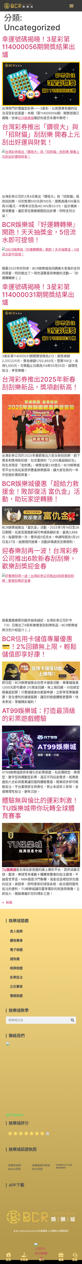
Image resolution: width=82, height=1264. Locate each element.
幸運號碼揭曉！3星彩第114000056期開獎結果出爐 (38, 46)
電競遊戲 (16, 996)
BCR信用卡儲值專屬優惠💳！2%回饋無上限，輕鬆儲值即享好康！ (39, 646)
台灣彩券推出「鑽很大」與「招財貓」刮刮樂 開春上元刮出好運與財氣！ (41, 134)
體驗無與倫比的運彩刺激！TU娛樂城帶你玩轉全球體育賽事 (40, 808)
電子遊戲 (16, 950)
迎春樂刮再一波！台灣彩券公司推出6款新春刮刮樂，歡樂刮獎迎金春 (40, 558)
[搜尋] (72, 1020)
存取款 (24, 1259)
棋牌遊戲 (16, 968)
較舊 (7, 902)
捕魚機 (15, 959)
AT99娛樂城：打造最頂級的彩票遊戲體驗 (38, 714)
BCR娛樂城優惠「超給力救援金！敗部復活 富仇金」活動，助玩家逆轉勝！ (41, 491)
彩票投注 (16, 977)
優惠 (61, 1259)
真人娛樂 (16, 931)
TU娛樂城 (9, 870)
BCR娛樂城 (26, 118)
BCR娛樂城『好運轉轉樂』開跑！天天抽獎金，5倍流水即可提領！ (40, 232)
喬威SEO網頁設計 (60, 1231)
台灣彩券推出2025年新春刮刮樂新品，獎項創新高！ (40, 383)
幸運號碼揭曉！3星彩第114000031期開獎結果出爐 (38, 294)
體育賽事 (16, 940)
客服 (74, 1259)
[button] (71, 5)
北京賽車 (16, 986)
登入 (41, 1259)
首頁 (8, 1259)
